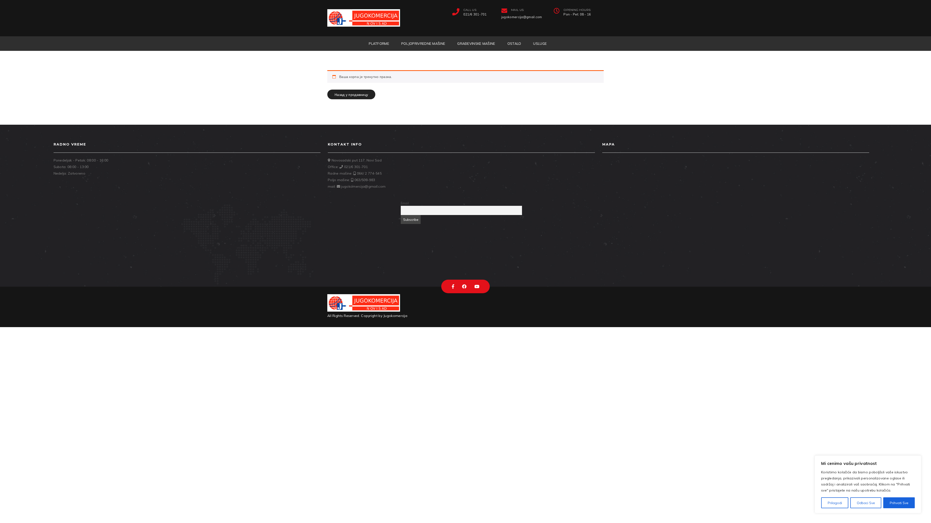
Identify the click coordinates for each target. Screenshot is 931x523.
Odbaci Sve (866, 503)
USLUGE (540, 43)
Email (405, 203)
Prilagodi (835, 503)
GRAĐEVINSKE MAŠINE (476, 43)
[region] (868, 484)
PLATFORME (379, 43)
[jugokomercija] (363, 18)
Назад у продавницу (351, 94)
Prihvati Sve (899, 503)
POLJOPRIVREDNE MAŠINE (423, 43)
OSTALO (514, 43)
